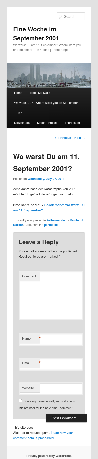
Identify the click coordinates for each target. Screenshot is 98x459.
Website (28, 387)
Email (31, 363)
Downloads (22, 122)
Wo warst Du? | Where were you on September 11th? (46, 107)
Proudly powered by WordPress (49, 455)
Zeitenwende (56, 220)
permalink (51, 224)
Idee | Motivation (41, 92)
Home (18, 92)
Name (31, 338)
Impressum (72, 122)
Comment (29, 276)
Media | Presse (47, 122)
